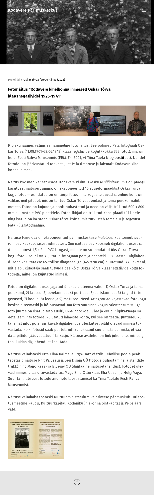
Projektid (14, 79)
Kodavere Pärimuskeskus (33, 10)
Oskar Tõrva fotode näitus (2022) (44, 79)
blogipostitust (118, 158)
